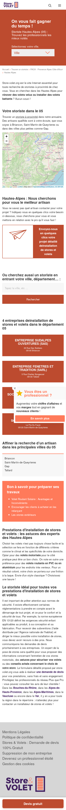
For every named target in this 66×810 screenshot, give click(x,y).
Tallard (8, 470)
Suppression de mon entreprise (27, 753)
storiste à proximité (27, 117)
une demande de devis (50, 672)
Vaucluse (7, 696)
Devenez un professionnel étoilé (27, 758)
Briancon (10, 458)
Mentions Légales (16, 731)
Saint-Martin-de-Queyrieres (20, 462)
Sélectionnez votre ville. (25, 46)
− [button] (7, 141)
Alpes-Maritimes (44, 692)
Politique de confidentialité (22, 737)
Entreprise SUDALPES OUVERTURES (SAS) (33, 342)
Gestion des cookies (18, 763)
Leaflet (20, 186)
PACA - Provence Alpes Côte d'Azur (46, 69)
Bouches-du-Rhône (25, 688)
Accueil (5, 69)
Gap (7, 466)
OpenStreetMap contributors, (44, 186)
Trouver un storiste (19, 69)
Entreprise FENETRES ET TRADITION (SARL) (33, 368)
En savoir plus (40, 418)
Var (37, 696)
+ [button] (7, 136)
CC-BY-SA (59, 186)
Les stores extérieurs (24, 515)
